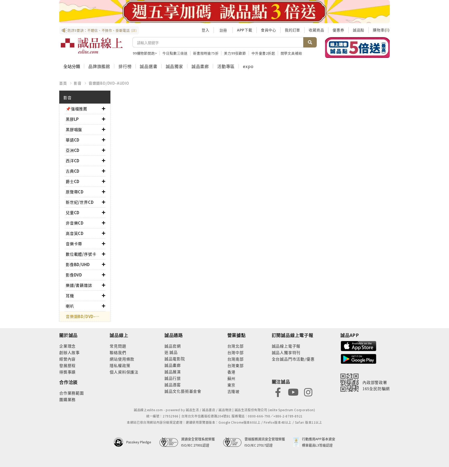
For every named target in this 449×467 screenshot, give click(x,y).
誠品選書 (148, 66)
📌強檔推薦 (76, 108)
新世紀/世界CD (80, 202)
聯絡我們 (118, 352)
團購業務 (67, 399)
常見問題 (118, 346)
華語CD (73, 140)
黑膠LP (72, 119)
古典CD (73, 171)
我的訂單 (292, 29)
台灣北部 (235, 346)
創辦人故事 (69, 352)
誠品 (173, 352)
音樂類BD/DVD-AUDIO (109, 83)
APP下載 (244, 29)
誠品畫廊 (200, 66)
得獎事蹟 (67, 372)
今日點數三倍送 (175, 53)
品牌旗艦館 (99, 66)
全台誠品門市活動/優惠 (293, 359)
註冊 (223, 30)
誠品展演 (172, 371)
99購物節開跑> (145, 53)
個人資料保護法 (124, 372)
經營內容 (67, 359)
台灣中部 (235, 352)
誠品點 (358, 29)
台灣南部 (235, 359)
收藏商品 (316, 29)
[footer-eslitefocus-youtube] (293, 392)
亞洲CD (73, 150)
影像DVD (74, 275)
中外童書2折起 (263, 53)
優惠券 (338, 29)
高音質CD (75, 233)
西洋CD (73, 160)
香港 (231, 372)
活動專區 (226, 66)
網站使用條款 (122, 359)
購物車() (381, 29)
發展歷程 (67, 365)
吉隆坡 (233, 391)
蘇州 (231, 378)
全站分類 (71, 66)
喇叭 (70, 306)
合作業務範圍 (71, 393)
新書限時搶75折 (206, 53)
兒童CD (73, 212)
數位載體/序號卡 (81, 254)
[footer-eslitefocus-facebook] (278, 392)
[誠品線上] (91, 45)
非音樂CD (75, 223)
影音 (78, 83)
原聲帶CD (75, 191)
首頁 (63, 83)
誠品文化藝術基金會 (182, 391)
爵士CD (73, 181)
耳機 (70, 295)
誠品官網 (172, 346)
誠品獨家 (174, 66)
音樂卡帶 (74, 243)
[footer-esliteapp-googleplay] (358, 358)
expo (248, 66)
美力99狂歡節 (235, 53)
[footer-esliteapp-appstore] (358, 345)
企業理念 (67, 346)
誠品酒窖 (172, 384)
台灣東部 (235, 365)
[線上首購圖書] (357, 47)
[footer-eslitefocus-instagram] (308, 392)
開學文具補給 (291, 53)
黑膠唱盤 (74, 129)
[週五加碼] (224, 11)
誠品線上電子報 (286, 346)
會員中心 (268, 29)
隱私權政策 (120, 365)
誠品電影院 (174, 358)
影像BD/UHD (78, 264)
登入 (205, 29)
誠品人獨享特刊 (286, 352)
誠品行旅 (172, 378)
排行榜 (124, 66)
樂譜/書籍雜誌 (79, 285)
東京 (231, 385)
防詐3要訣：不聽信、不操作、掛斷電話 (102, 30)
